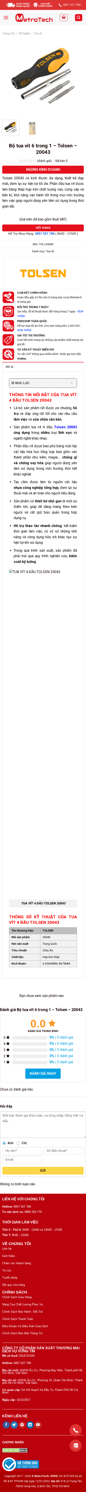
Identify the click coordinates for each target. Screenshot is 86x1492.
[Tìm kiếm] (78, 17)
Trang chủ (8, 33)
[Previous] (9, 76)
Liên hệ (6, 1248)
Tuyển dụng (9, 1277)
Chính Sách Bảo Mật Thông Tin (22, 1333)
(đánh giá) (44, 161)
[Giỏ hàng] (64, 17)
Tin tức (6, 1270)
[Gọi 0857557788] (75, 1430)
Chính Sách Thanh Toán (17, 1319)
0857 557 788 (44, 233)
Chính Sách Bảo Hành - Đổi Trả (22, 1311)
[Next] (76, 76)
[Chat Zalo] (75, 1446)
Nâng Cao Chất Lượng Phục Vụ (22, 1304)
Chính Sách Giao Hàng (17, 1297)
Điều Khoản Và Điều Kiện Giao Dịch (25, 1326)
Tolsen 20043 (65, 427)
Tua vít (38, 33)
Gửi (43, 1170)
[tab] (43, 366)
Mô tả (9, 366)
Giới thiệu (8, 1256)
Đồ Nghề (24, 33)
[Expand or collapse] (72, 383)
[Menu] (6, 17)
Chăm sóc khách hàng (16, 1263)
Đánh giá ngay (43, 1073)
